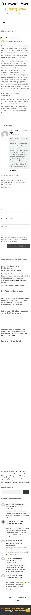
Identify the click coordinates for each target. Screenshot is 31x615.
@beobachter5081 (15, 280)
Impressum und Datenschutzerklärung (14, 608)
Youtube (17, 600)
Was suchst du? (7, 488)
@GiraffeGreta (23, 274)
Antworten (13, 170)
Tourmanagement (9, 41)
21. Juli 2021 (18, 41)
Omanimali (18, 472)
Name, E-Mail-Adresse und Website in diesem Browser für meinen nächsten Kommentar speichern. (14, 239)
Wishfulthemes (15, 612)
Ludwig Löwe (15, 9)
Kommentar (6, 188)
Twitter (10, 597)
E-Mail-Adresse (7, 218)
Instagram (22, 597)
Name (3, 210)
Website (4, 227)
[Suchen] (26, 492)
